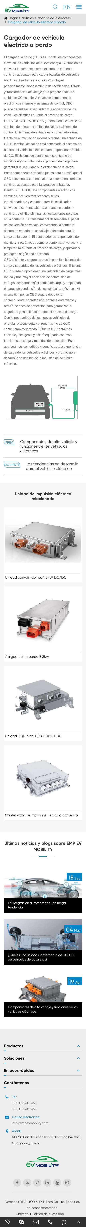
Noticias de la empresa (54, 18)
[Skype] (21, 1222)
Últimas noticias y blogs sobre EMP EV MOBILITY (43, 846)
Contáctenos (16, 1082)
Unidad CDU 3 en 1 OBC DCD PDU (33, 736)
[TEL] (50, 1222)
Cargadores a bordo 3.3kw (27, 656)
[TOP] (79, 1222)
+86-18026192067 (24, 1103)
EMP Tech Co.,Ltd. (52, 1202)
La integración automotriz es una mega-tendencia (37, 905)
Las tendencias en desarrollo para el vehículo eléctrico (52, 466)
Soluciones (14, 1058)
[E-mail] (36, 1222)
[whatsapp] (7, 1222)
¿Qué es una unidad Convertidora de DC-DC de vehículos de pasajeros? (41, 957)
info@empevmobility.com (30, 1123)
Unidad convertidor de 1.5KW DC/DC (35, 577)
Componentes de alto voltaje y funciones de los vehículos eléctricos (48, 446)
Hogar (13, 18)
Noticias (28, 18)
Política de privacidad (48, 1214)
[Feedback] (64, 1222)
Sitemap (22, 1214)
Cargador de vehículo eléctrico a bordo (37, 22)
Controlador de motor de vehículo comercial (42, 815)
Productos (13, 1046)
